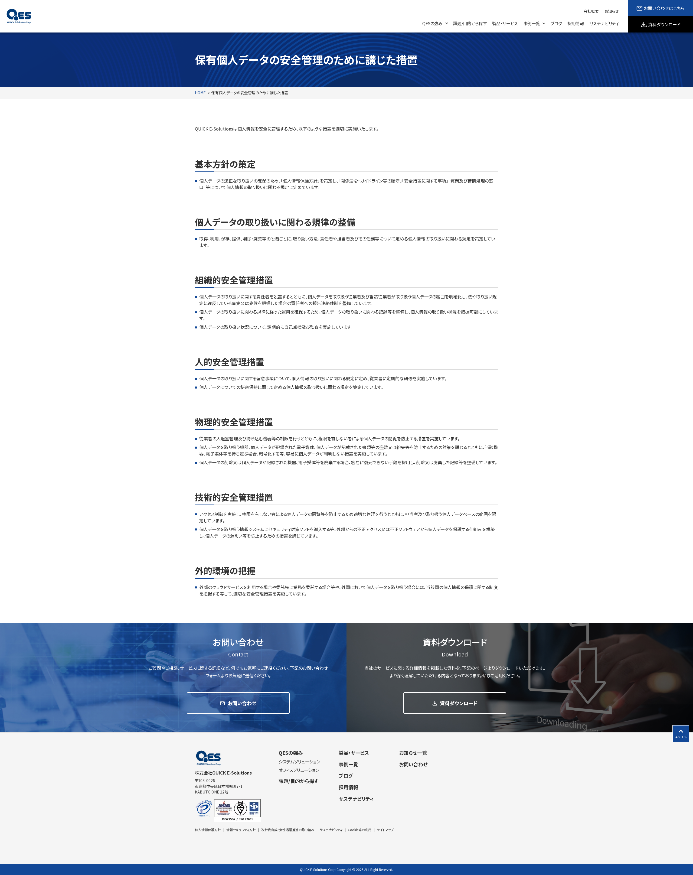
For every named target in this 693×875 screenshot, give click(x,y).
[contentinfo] (346, 803)
